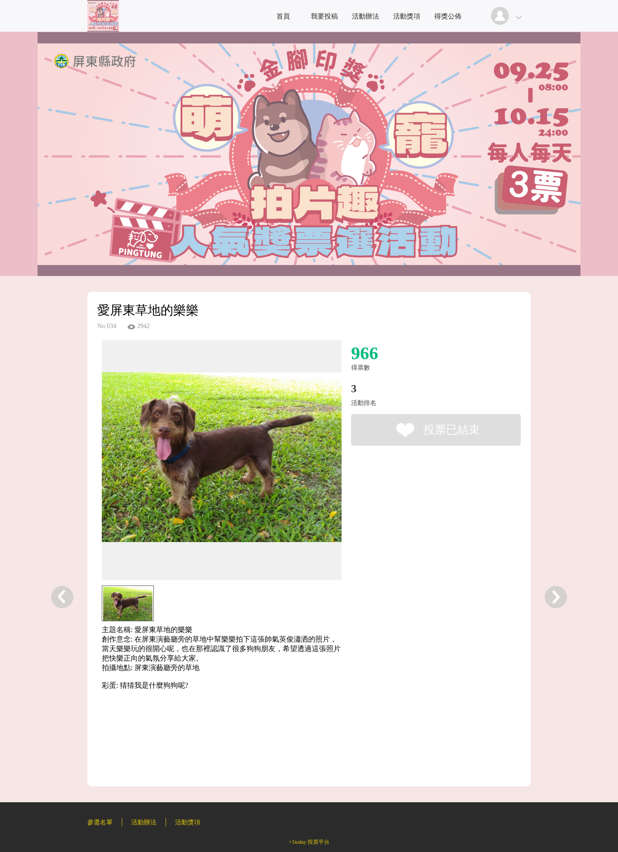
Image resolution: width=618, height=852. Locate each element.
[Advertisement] (208, 747)
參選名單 (100, 822)
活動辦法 (365, 16)
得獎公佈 (447, 16)
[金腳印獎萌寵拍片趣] (103, 29)
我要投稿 (324, 16)
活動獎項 (406, 16)
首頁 (283, 16)
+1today (297, 842)
